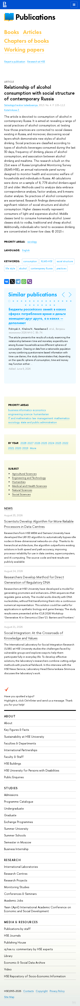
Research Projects (15, 880)
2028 (23, 443)
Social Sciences (21, 494)
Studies (11, 788)
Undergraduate (14, 808)
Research (12, 860)
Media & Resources (21, 922)
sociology (14, 422)
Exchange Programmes (18, 822)
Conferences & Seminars (20, 894)
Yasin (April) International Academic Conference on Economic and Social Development (37, 909)
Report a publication (14, 61)
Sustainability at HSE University (24, 737)
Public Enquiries (14, 777)
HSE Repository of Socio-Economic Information (35, 976)
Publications (35, 17)
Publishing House (15, 942)
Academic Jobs (13, 900)
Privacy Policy (57, 991)
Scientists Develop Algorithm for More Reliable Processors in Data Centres (39, 524)
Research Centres (15, 874)
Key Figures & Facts (16, 730)
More (33, 448)
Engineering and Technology (29, 478)
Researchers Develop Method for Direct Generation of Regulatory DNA (34, 580)
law (34, 418)
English (26, 250)
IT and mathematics (19, 418)
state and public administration (39, 422)
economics (39, 410)
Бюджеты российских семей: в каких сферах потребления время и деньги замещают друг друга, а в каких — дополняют (37, 316)
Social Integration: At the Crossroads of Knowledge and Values (33, 635)
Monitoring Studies (16, 887)
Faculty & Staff (14, 757)
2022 (65, 443)
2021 (11, 448)
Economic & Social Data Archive (24, 962)
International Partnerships (20, 750)
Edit (74, 1002)
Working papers (24, 49)
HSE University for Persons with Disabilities (31, 770)
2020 (18, 448)
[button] (9, 301)
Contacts (28, 991)
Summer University (16, 829)
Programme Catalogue (18, 801)
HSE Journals (12, 935)
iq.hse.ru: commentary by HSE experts (28, 949)
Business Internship (16, 849)
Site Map (9, 997)
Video (8, 969)
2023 (58, 443)
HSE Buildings (12, 763)
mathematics (61, 418)
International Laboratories (21, 867)
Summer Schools (15, 835)
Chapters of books (26, 40)
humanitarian (41, 414)
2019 (25, 448)
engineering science (20, 414)
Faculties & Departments (20, 743)
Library (8, 956)
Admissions (11, 795)
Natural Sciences (22, 490)
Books (11, 32)
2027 (30, 443)
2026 (37, 443)
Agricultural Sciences (24, 474)
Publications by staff (17, 929)
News (8, 508)
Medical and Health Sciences (29, 486)
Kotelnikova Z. (12, 110)
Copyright (42, 991)
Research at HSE (36, 61)
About (10, 716)
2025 (44, 443)
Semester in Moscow (17, 842)
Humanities (18, 482)
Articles (32, 32)
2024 (51, 443)
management (45, 418)
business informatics (20, 410)
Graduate (10, 815)
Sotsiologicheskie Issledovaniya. (21, 105)
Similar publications (32, 294)
